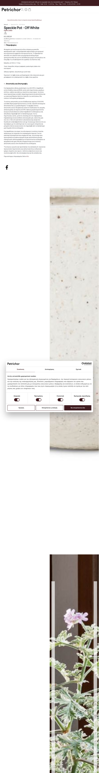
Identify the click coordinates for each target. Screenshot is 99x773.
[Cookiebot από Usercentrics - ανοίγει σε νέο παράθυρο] (83, 363)
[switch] (38, 400)
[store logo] (11, 9)
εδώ (27, 156)
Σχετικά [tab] (78, 369)
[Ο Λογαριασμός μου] (26, 9)
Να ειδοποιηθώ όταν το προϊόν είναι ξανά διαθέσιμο (24, 20)
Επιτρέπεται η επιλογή (49, 408)
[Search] (22, 9)
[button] (25, 45)
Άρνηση (21, 408)
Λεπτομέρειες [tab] (49, 369)
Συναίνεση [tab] (20, 369)
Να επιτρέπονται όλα (78, 408)
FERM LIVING (8, 30)
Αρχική (6, 24)
